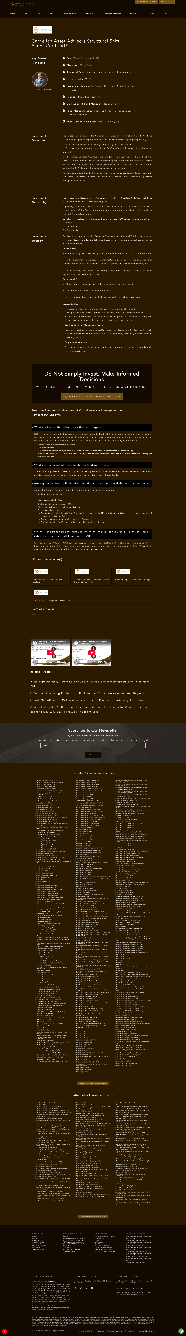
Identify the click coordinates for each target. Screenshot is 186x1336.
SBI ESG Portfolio (121, 888)
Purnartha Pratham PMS (123, 815)
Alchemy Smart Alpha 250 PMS (46, 849)
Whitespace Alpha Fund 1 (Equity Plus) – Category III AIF (132, 1200)
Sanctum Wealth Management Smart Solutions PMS (132, 882)
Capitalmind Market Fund (44, 953)
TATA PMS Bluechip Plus (123, 959)
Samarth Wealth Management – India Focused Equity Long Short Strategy (132, 1124)
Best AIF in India (37, 1240)
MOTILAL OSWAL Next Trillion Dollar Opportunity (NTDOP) (92, 972)
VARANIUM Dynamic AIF (123, 1184)
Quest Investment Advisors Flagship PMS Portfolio (132, 834)
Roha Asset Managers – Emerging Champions (130, 863)
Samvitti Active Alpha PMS (124, 876)
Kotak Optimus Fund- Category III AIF (88, 1161)
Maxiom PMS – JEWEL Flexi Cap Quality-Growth (91, 918)
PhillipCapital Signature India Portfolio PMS (90, 1052)
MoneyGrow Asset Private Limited (87, 930)
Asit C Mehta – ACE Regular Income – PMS (49, 897)
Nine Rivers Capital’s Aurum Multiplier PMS (89, 994)
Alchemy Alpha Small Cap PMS (46, 841)
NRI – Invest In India (39, 1246)
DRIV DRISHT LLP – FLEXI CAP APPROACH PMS (51, 1011)
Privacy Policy (129, 1331)
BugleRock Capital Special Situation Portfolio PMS (52, 937)
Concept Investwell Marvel (44, 995)
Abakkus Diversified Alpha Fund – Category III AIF (52, 1118)
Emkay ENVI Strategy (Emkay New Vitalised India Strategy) (51, 1033)
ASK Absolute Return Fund (44, 1166)
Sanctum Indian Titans (123, 880)
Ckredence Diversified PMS (45, 985)
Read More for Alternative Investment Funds (93, 1216)
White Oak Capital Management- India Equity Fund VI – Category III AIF (133, 1196)
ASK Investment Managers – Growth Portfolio (50, 908)
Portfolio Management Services (105, 1236)
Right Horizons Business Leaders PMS (128, 853)
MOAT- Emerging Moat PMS (85, 928)
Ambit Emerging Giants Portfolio (46, 875)
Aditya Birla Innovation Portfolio (46, 819)
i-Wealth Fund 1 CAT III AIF (84, 1132)
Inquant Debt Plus (82, 1155)
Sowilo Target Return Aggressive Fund (128, 920)
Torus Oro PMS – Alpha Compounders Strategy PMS (132, 974)
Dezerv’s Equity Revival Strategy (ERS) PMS (49, 1005)
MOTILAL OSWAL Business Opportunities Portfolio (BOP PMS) (92, 957)
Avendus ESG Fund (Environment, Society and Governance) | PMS (50, 912)
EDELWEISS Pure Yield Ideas (45, 1020)
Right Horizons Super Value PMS (126, 861)
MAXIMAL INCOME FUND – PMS (86, 910)
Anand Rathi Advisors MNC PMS (46, 887)
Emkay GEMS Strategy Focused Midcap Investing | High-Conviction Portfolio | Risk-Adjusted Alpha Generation (52, 1037)
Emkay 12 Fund (41, 1028)
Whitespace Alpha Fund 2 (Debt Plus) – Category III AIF (133, 1202)
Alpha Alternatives (42, 865)
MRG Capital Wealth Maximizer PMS (87, 979)
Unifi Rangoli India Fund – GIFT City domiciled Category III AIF (130, 1175)
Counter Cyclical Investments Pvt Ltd (48, 997)
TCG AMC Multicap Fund (124, 965)
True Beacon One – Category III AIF (127, 1166)
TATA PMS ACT (121, 954)
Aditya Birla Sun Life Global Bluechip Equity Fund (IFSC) (52, 828)
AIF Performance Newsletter (73, 1242)
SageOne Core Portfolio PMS (125, 865)
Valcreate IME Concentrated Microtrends (129, 1017)
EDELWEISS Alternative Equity (85, 1105)
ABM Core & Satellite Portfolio (46, 799)
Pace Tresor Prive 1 (82, 1034)
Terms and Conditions (114, 1331)
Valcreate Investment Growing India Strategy (130, 1021)
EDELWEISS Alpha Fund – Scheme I (87, 1103)
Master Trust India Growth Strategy (87, 908)
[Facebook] (76, 1288)
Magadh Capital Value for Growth (86, 890)
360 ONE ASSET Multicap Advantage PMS (49, 782)
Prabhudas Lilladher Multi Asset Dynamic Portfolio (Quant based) (92, 1057)
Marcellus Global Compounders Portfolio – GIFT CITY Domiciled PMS (93, 899)
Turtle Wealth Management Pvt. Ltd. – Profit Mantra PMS (132, 989)
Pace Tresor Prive (81, 1032)
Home (34, 1236)
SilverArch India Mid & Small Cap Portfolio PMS (131, 904)
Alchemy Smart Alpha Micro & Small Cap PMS (50, 851)
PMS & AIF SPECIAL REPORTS (74, 1249)
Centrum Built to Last (43, 970)
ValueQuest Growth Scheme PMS (126, 1033)
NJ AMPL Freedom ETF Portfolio (86, 1017)
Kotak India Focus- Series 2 (84, 874)
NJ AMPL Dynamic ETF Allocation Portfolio (89, 1008)
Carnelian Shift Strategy (43, 965)
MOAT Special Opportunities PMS (87, 924)
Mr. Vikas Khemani (42, 90)
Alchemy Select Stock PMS (44, 847)
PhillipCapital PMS (82, 1050)
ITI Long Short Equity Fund (84, 1159)
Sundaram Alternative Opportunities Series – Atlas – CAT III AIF (132, 1152)
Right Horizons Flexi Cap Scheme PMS (128, 855)
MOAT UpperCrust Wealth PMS (86, 926)
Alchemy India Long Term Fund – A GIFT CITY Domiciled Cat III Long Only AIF (50, 1141)
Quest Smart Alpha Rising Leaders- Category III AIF (132, 1106)
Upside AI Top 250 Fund (123, 1015)
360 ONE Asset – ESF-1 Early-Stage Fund (49, 1106)
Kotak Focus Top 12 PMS (84, 870)
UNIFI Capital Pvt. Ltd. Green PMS (126, 1003)
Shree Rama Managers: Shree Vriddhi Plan (129, 898)
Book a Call (167, 2)
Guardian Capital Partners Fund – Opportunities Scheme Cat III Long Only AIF (91, 1129)
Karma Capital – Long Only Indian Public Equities (91, 862)
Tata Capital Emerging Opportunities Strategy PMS (132, 952)
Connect (152, 13)
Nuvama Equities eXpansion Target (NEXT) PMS (91, 1025)
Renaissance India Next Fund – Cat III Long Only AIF (132, 1110)
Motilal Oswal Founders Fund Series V (88, 1167)
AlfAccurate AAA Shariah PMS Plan (47, 855)
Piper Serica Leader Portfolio (85, 1054)
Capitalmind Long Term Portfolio (46, 951)
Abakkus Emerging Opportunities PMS (48, 793)
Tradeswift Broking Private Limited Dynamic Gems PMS (133, 976)
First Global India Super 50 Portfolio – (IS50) (50, 1057)
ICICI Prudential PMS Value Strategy (87, 823)
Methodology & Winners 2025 (136, 1246)
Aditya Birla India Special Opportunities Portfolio (51, 817)
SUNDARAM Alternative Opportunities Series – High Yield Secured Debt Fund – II (132, 1148)
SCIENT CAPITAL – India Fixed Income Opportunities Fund (132, 1135)
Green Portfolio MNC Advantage (86, 797)
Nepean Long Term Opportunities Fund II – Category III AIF (93, 1176)
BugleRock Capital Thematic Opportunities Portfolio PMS (52, 940)
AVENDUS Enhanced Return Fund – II (48, 1172)
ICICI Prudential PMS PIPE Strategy (87, 821)
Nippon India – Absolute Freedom (87, 996)
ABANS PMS (40, 795)
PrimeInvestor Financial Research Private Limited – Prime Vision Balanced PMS (132, 788)
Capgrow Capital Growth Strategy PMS (48, 948)
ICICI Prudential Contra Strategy (86, 813)
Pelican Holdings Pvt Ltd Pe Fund (86, 1040)
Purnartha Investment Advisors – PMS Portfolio (130, 813)
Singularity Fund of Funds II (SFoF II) (127, 908)
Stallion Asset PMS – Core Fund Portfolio (129, 928)
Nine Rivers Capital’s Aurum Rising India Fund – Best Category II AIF (92, 1179)
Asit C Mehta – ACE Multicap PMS (47, 895)
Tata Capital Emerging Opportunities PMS (129, 950)
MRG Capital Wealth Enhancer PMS (87, 976)
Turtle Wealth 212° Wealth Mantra (127, 985)
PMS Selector (99, 1238)
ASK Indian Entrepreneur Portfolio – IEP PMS (50, 904)
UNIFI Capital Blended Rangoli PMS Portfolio (130, 992)
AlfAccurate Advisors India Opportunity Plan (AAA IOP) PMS (53, 862)
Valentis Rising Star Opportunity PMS (127, 1027)
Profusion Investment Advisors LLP (127, 800)
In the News (36, 1247)
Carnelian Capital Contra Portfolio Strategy (49, 963)
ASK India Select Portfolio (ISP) (46, 901)
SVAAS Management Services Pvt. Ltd (128, 1155)
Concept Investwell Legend (45, 993)
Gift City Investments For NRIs (105, 1251)
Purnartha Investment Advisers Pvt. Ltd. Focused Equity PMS (133, 807)
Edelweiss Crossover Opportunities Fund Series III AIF (93, 1107)
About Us (35, 1238)
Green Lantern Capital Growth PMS (87, 786)
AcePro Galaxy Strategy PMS (45, 811)
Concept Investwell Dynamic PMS (47, 991)
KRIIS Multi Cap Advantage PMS (86, 882)
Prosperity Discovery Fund (124, 802)
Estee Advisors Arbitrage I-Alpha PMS (48, 1051)
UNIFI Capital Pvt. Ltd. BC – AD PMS (127, 998)
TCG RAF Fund (120, 970)
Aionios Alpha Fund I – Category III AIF (48, 1131)
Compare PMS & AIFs (146, 2)
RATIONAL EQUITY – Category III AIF (127, 1108)
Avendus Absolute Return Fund (46, 1170)
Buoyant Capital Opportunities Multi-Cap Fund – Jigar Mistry (53, 944)
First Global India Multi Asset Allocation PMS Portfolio (53, 1055)
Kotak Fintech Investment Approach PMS (89, 868)
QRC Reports (68, 1247)
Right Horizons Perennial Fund (125, 859)
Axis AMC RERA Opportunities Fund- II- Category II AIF (53, 1174)
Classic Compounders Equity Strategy (48, 989)
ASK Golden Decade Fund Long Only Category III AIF (53, 1168)
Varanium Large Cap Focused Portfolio (128, 1039)
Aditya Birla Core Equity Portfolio (46, 815)
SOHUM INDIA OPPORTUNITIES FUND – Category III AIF (132, 1141)
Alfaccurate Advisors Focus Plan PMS (48, 859)
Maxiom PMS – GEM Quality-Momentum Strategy (91, 916)
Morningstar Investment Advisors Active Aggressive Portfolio (92, 946)
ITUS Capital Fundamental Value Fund (88, 856)
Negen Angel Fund (82, 1171)
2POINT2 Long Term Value (44, 780)
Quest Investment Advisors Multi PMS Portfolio (131, 836)
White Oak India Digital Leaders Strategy (129, 1053)
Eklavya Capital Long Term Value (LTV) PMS (49, 1024)
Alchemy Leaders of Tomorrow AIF (47, 1147)
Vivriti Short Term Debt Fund (125, 1190)
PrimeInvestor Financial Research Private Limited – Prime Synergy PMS (132, 781)
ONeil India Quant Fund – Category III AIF (89, 1186)
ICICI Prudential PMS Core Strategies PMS (89, 815)
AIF (39, 13)
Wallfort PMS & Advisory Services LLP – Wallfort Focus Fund (133, 1042)
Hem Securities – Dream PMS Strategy (88, 809)
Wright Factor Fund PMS (124, 1065)
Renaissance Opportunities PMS (126, 849)
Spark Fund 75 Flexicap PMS (125, 924)
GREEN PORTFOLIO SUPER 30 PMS (87, 801)
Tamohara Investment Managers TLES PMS (129, 948)
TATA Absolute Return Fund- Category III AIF (130, 1159)
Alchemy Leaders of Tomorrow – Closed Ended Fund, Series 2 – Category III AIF (53, 1145)
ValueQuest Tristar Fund (123, 1182)
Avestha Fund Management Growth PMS (49, 915)
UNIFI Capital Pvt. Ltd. (123, 994)
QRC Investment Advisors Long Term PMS (129, 832)
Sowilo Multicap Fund (123, 918)
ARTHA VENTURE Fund (43, 1160)
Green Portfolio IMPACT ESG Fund (87, 793)
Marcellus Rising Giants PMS (85, 906)
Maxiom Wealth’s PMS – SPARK (86, 920)
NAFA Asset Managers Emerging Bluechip (89, 983)
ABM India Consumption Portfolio (47, 801)
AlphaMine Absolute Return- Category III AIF (50, 1152)
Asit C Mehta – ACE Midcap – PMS (47, 893)
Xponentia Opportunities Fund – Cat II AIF (129, 1205)
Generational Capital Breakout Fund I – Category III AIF (93, 1123)
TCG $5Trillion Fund (122, 963)
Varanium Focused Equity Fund (126, 1186)
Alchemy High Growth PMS (45, 845)
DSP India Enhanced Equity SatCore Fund (49, 1201)
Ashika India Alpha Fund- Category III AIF (49, 1162)
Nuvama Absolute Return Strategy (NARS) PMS (90, 1023)
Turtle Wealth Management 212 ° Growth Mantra (131, 987)
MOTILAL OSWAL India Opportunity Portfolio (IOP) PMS (92, 962)
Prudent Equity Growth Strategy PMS (127, 804)
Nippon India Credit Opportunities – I (88, 1184)
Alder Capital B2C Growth (44, 853)
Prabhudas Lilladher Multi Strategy (87, 1060)
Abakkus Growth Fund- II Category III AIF (49, 1126)
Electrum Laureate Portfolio (45, 1026)
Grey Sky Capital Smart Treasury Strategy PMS (90, 805)
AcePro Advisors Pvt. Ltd (44, 809)
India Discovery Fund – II (84, 1153)
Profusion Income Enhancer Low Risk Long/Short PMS (133, 798)
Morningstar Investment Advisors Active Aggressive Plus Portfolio (92, 943)
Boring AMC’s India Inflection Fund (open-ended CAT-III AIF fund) (53, 1179)
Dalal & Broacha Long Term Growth (47, 1001)
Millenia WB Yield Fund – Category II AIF (89, 1163)
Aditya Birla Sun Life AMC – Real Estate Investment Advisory (52, 824)
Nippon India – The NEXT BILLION (87, 1182)
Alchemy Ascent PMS (43, 843)
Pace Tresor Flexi (81, 1030)
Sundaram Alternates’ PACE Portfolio (127, 935)
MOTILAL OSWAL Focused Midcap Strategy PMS (91, 960)
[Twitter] (81, 1288)
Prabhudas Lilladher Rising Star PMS (87, 1062)
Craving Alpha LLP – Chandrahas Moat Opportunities (52, 1193)
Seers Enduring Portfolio (124, 890)
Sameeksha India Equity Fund (125, 874)
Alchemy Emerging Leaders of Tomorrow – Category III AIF (53, 1134)
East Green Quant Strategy (44, 1015)
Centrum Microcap (42, 981)
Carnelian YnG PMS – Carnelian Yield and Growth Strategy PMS (51, 968)
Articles (66, 1236)
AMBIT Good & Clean (43, 877)
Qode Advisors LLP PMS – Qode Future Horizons (131, 826)
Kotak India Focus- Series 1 (84, 872)
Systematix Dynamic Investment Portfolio (129, 942)
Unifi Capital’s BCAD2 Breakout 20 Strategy (129, 1011)
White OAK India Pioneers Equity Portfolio (129, 1055)
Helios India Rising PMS (83, 807)
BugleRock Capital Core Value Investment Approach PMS (52, 934)
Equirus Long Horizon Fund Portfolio (47, 1047)
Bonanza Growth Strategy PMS (46, 930)
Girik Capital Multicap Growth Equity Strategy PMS (52, 1061)
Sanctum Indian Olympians (124, 878)
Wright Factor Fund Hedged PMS (126, 1063)
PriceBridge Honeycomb (84, 1069)
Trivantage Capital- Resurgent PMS (127, 981)
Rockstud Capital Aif (122, 1112)
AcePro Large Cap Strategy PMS (46, 813)
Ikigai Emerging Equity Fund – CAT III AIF (89, 1151)
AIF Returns (99, 1242)
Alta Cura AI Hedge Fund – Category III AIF (49, 1156)
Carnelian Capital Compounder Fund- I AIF (51, 601)
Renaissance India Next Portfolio (126, 844)
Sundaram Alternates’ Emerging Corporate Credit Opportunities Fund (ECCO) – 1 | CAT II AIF (131, 1145)
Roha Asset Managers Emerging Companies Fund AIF (132, 1114)
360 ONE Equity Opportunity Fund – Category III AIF (52, 1110)
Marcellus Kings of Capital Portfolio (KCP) (89, 901)
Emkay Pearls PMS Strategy (45, 1040)
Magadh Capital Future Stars (85, 888)
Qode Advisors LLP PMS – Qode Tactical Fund (130, 828)
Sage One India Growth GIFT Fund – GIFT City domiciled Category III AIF (130, 1117)
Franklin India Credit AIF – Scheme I (87, 1121)
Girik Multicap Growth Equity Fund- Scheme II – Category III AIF (91, 1126)
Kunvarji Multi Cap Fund (84, 884)
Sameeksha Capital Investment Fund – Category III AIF (133, 1127)
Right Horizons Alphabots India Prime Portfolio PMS (132, 851)
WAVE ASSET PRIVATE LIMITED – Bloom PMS (130, 1047)
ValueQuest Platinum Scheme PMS (127, 1037)
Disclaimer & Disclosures (146, 1331)
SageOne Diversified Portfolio (125, 868)
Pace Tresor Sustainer (83, 1038)
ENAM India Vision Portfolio (45, 1045)
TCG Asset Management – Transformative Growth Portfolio (131, 967)
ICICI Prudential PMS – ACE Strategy (87, 825)
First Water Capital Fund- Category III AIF (89, 1119)
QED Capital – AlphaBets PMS (125, 822)
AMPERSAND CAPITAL (43, 881)
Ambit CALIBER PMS (42, 871)
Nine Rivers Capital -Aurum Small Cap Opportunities (92, 992)
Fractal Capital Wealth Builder (45, 1059)
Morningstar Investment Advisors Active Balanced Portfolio (92, 950)
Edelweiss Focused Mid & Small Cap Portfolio (50, 1018)
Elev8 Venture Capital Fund (84, 1109)
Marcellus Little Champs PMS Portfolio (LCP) (90, 904)
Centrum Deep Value (43, 972)
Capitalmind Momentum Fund (45, 955)
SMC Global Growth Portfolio (125, 911)
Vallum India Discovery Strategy (126, 1029)
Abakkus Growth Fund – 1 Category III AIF (49, 1124)
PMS (26, 13)
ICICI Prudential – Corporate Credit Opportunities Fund (93, 1149)
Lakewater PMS (81, 886)
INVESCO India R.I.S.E (83, 846)
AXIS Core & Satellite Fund (44, 919)
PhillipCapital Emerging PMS (85, 1048)
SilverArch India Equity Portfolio (126, 902)
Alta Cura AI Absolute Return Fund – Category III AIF (52, 1154)
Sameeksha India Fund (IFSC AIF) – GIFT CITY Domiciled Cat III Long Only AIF (130, 1130)
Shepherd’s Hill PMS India (124, 894)
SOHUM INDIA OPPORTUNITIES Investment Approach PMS (133, 913)
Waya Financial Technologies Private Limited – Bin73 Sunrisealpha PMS (132, 1050)
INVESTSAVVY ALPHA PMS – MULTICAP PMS (90, 848)
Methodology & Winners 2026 (136, 1240)
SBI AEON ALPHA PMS (123, 886)
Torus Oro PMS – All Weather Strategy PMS (129, 972)
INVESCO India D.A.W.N (83, 844)
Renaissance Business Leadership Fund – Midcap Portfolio (131, 841)
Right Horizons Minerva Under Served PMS (129, 857)
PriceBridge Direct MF (83, 1067)
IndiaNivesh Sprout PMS (83, 838)
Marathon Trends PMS (83, 892)
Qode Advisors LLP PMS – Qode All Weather (130, 824)
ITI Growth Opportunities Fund (86, 1157)
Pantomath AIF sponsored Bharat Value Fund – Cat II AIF (90, 1189)
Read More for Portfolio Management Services (93, 1083)
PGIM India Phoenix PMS (84, 1042)
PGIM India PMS (81, 1046)
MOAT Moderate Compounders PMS (87, 922)
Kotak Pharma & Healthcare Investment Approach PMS (93, 876)
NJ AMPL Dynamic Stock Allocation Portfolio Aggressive (90, 1011)
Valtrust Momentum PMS (124, 1031)
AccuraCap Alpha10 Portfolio (45, 803)
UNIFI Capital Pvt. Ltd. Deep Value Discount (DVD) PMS (133, 1000)
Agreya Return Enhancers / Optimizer (48, 837)
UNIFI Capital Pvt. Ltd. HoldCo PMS (127, 1005)
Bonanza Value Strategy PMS (45, 932)
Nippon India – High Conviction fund (87, 1000)
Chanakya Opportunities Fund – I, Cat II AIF (50, 1191)
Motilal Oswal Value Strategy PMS (87, 974)
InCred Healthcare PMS (83, 829)
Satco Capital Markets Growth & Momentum (130, 884)
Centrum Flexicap (42, 977)
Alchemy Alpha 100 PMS (44, 839)
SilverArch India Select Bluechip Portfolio (129, 906)
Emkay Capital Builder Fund (45, 1030)
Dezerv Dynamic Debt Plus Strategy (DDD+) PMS (51, 1003)
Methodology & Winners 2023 (136, 1257)
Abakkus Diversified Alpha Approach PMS (49, 791)
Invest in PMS (36, 1244)
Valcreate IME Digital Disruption (126, 1019)
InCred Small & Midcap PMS (85, 836)
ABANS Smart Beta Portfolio (45, 797)
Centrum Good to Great (43, 979)
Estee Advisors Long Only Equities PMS (48, 1053)
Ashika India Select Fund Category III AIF (49, 1164)
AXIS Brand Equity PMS (43, 917)
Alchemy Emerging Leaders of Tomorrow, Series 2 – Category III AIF (52, 1137)
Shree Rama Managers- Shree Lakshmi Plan (129, 896)
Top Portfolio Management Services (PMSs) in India (104, 1248)
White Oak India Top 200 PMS (125, 1057)
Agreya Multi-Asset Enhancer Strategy (48, 834)
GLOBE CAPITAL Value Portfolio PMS (87, 780)
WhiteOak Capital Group (123, 1059)
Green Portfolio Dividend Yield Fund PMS (89, 791)
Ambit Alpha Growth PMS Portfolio (47, 867)
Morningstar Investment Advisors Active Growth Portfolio (91, 953)
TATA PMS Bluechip (122, 957)
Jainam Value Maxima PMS (84, 858)
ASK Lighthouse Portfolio (44, 910)
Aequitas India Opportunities (45, 832)
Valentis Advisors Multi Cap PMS (126, 1025)
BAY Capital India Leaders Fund (46, 1176)
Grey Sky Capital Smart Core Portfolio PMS (89, 803)
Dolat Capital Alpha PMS (44, 1007)
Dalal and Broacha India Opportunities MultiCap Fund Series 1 (53, 1196)
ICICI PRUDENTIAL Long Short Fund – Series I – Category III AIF (91, 1146)
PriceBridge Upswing (82, 1071)
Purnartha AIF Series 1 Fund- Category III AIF (90, 1196)
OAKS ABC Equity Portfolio (84, 1028)
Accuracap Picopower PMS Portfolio (47, 807)
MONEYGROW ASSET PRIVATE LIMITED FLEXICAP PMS (93, 932)
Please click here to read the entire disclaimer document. (49, 1325)
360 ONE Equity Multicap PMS (46, 786)
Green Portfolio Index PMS (84, 795)
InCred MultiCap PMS (83, 834)
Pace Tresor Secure (82, 1036)
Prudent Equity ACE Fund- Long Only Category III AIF (93, 1194)
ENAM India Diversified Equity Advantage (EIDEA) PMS (53, 1043)
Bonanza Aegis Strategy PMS (45, 926)
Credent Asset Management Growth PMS (49, 999)
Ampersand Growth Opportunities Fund (48, 1158)
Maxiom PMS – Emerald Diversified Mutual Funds (91, 914)
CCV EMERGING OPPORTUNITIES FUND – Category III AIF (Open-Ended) (53, 1188)
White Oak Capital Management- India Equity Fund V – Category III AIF (133, 1193)
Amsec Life (39, 883)
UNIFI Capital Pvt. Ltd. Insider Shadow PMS (129, 1007)
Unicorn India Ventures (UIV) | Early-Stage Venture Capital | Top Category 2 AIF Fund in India (131, 1169)
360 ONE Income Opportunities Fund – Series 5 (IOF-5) (53, 1112)
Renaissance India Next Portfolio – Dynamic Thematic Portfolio (133, 846)
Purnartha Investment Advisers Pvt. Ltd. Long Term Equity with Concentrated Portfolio (132, 811)
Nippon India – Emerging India (85, 998)
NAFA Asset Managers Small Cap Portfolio (89, 985)
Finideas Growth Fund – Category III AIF (88, 1117)
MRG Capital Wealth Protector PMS (87, 981)
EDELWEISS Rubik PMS (43, 1022)
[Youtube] (92, 1288)
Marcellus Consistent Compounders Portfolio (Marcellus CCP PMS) (90, 895)
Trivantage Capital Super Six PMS (126, 979)
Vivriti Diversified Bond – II (124, 1188)
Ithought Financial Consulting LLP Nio (88, 850)
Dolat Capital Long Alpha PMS (45, 1009)
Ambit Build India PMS (43, 869)
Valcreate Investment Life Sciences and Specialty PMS (133, 1023)
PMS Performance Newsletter (73, 1240)
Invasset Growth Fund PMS (84, 840)
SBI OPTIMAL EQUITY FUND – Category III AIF (130, 1133)
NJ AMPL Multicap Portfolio (85, 1019)
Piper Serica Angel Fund (84, 1192)
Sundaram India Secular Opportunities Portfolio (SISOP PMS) (133, 939)
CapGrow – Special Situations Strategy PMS (50, 946)
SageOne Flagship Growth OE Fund (127, 870)
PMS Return (99, 1240)
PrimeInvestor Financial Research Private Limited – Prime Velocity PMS (132, 785)
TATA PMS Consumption (123, 961)
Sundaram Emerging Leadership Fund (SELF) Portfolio (133, 937)
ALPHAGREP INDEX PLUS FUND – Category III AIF (52, 1149)
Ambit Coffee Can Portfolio (44, 873)
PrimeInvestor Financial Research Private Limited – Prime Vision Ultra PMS (132, 795)
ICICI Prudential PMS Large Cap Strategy (89, 819)
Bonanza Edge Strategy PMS (45, 928)
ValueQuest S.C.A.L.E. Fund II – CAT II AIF (129, 1180)
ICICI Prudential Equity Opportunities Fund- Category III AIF (93, 1142)
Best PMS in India (38, 1242)
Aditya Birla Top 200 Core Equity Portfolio (49, 830)
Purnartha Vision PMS (123, 817)
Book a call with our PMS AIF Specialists (92, 396)
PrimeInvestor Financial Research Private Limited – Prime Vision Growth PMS (132, 792)
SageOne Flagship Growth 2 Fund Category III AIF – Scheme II (132, 1121)
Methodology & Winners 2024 (136, 1251)
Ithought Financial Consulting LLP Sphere (89, 852)
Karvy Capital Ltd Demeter (84, 864)
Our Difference (100, 1244)
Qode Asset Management (124, 830)
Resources (90, 13)
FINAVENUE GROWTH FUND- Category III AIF (90, 1115)
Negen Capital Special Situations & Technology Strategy (91, 989)
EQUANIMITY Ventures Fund (85, 1111)
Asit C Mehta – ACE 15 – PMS (45, 891)
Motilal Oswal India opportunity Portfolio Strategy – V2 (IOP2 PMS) (93, 966)
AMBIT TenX (40, 879)
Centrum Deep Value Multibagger (47, 975)
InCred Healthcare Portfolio (85, 831)
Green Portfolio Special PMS (85, 799)
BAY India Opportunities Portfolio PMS (48, 923)
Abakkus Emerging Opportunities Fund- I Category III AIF (53, 1121)
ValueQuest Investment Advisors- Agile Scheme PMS (132, 1035)
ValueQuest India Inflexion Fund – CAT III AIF (130, 1177)
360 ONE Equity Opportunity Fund (47, 1108)
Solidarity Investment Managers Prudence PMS (131, 916)
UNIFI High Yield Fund (123, 1172)
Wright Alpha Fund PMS (123, 1061)
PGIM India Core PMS (83, 1044)
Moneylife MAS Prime (83, 940)
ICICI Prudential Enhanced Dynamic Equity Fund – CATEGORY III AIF (92, 1135)
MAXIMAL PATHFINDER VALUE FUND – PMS (90, 912)
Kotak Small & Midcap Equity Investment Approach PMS (92, 879)
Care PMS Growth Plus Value (45, 957)
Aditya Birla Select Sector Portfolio (47, 821)
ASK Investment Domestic (44, 906)
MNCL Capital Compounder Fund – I (87, 1165)
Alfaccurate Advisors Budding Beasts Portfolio (50, 857)
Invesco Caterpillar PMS (83, 842)
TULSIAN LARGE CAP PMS (124, 983)
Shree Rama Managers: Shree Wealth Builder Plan (131, 900)
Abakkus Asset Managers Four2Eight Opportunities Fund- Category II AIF (52, 1115)
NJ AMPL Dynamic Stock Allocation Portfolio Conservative (90, 1014)
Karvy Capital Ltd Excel (83, 866)
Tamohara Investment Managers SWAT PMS (129, 944)
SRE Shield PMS (121, 926)
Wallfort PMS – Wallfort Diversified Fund (129, 1045)
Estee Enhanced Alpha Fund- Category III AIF (90, 1113)
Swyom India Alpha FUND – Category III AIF (129, 1157)
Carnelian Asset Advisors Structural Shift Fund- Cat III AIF (53, 1182)
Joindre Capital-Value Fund (84, 860)
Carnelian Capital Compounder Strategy (132, 580)
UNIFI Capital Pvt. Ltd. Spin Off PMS (127, 1009)
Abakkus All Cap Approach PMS (46, 788)
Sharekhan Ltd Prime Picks (124, 892)
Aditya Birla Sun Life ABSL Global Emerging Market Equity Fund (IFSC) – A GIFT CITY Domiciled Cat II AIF (53, 1128)
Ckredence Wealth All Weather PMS (47, 987)
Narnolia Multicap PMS (83, 987)
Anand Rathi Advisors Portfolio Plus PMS (49, 889)
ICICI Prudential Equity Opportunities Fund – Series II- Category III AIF (93, 1139)
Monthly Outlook (69, 1251)
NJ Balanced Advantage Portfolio (86, 1021)
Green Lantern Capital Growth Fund (87, 784)
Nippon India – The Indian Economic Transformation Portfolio (92, 1003)
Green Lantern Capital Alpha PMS (86, 782)
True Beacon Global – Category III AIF (128, 1164)
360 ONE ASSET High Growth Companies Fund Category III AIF (51, 1103)
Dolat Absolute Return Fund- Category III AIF (50, 1199)
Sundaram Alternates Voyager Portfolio (128, 933)
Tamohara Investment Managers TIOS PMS (129, 946)
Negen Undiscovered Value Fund (86, 1173)
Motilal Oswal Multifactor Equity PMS (88, 969)
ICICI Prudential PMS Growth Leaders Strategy (90, 817)
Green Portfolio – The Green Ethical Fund (89, 788)
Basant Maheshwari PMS (44, 921)
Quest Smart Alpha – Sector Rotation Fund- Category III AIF (133, 1103)
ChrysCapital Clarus (42, 983)
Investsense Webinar (102, 1246)
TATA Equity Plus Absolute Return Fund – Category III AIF (132, 1161)
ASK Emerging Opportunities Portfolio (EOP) (50, 899)
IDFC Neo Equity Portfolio (84, 827)
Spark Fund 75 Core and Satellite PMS (128, 922)
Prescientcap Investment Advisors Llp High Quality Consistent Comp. (92, 1065)
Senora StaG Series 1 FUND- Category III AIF (130, 1138)
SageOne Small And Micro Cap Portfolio (128, 872)
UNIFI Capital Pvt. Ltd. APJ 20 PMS (127, 996)
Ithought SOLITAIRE (82, 854)
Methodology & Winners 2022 (136, 1262)
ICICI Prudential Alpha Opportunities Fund (89, 811)
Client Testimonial (38, 1249)
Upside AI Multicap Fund (124, 1013)
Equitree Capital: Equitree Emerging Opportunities (52, 1049)
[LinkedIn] (86, 1288)
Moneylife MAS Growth (83, 938)
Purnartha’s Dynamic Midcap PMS (126, 819)
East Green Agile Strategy (44, 1013)
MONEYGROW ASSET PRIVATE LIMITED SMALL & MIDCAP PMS (91, 935)
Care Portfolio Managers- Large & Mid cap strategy (52, 959)
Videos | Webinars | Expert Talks (74, 1238)
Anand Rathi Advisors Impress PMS (47, 885)
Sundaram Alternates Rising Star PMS (128, 930)
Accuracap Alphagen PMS (44, 805)
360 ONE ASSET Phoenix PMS (46, 784)
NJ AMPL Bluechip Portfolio (85, 1006)
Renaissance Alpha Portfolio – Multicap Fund (130, 838)
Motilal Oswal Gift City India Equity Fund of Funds (92, 1169)
